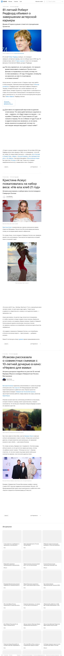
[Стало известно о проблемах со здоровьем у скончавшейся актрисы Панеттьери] (12, 539)
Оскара (13, 160)
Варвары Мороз (28, 436)
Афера (14, 156)
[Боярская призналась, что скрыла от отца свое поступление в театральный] (32, 599)
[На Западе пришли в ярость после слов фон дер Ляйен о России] (52, 639)
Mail (2, 655)
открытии (17, 387)
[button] (22, 211)
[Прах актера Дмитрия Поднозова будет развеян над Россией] (52, 619)
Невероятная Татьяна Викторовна (25, 391)
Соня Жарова (9, 196)
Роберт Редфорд (13, 57)
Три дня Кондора (22, 156)
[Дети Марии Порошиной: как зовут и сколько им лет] (12, 619)
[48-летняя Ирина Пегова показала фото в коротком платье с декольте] (12, 599)
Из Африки (10, 158)
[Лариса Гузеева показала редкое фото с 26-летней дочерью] (32, 559)
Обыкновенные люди (33, 158)
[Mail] (2, 1)
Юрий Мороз (6, 395)
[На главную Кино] (5, 1)
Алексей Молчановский (19, 53)
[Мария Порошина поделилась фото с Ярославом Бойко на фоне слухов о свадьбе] (32, 579)
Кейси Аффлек (10, 96)
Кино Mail (16, 6)
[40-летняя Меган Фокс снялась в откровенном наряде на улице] (32, 639)
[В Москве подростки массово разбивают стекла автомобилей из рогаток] (52, 539)
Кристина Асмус (7, 227)
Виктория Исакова (8, 385)
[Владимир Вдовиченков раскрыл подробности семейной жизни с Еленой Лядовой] (12, 579)
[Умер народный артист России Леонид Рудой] (32, 539)
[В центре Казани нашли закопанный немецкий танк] (52, 559)
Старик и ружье (20, 61)
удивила (21, 339)
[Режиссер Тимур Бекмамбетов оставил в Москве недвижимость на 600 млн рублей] (12, 639)
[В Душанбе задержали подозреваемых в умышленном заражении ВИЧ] (12, 559)
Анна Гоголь (9, 379)
